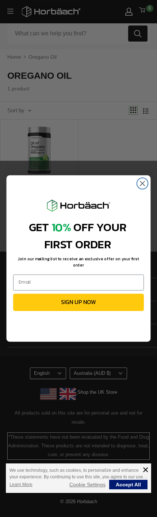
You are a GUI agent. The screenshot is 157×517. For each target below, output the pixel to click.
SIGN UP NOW (78, 302)
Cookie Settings (87, 484)
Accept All (128, 484)
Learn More (20, 484)
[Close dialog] (142, 183)
